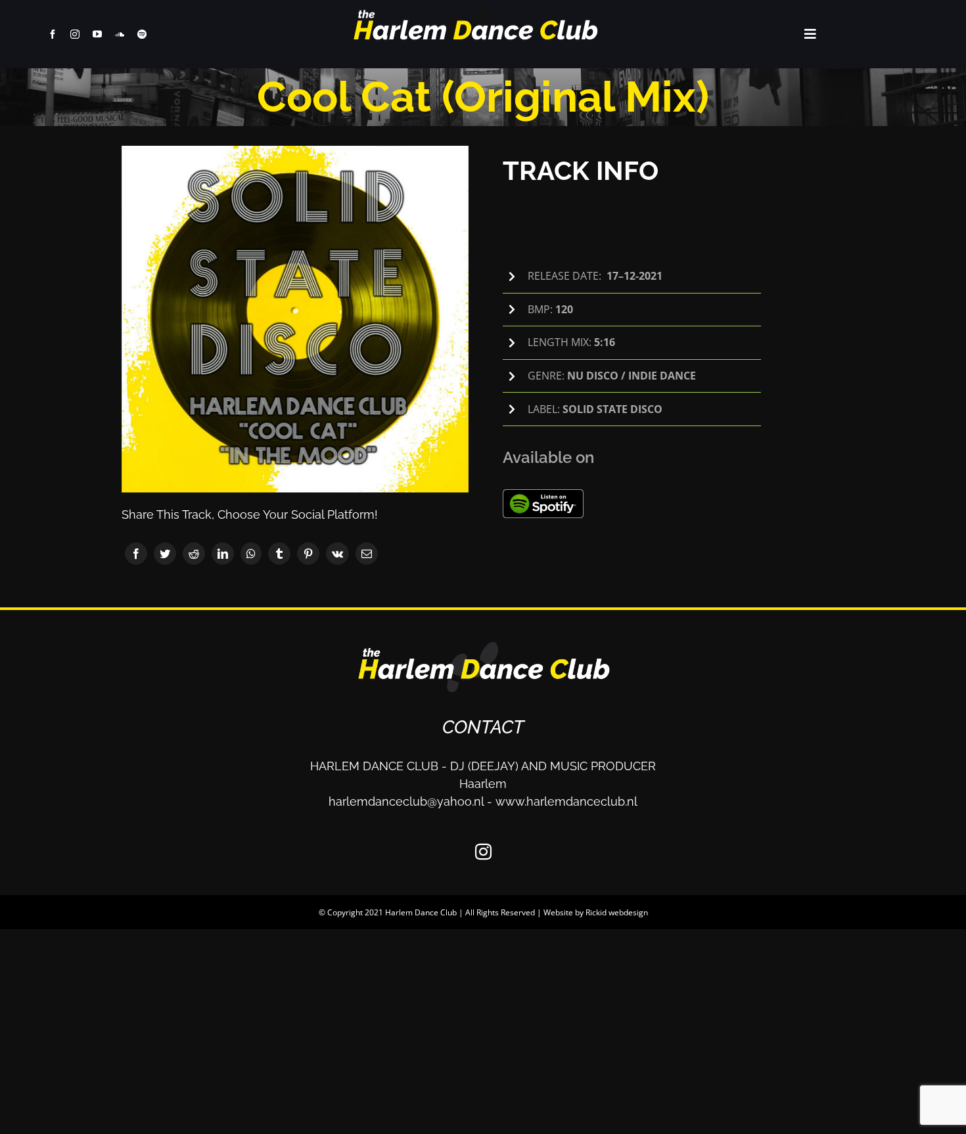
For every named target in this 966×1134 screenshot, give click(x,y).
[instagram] (75, 34)
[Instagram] (483, 851)
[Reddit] (193, 553)
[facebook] (52, 34)
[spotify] (142, 34)
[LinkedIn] (222, 553)
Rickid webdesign (617, 912)
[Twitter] (164, 553)
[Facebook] (136, 553)
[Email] (366, 553)
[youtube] (97, 34)
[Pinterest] (308, 553)
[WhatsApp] (251, 553)
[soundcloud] (119, 34)
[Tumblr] (279, 553)
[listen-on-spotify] (543, 495)
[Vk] (337, 553)
